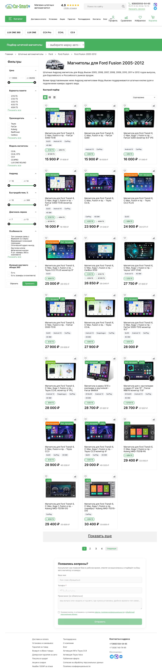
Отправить (100, 621)
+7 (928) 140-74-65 (117, 647)
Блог (105, 19)
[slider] (9, 82)
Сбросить (14, 284)
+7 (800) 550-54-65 (118, 644)
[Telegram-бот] (111, 656)
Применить (29, 284)
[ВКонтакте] (121, 656)
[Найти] (123, 6)
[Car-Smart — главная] (17, 6)
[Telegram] (155, 8)
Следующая (111, 549)
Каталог (18, 19)
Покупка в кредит (40, 658)
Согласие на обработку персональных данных (83, 662)
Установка (53, 19)
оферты (97, 612)
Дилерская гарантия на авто (44, 655)
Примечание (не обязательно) (70, 596)
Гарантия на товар (40, 647)
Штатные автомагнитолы (30, 54)
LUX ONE (31, 32)
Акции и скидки (39, 662)
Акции (62, 19)
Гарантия (71, 19)
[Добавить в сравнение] (75, 105)
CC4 (72, 32)
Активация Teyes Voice (73, 655)
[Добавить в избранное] (46, 105)
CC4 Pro (47, 32)
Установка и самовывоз (42, 643)
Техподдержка (84, 19)
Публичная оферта (71, 658)
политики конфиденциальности (112, 612)
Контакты (97, 19)
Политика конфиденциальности (76, 666)
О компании (68, 643)
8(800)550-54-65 (141, 3)
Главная (9, 54)
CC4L (61, 32)
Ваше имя (62, 575)
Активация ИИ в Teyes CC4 (75, 651)
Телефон (62, 585)
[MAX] (155, 4)
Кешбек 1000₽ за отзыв (42, 666)
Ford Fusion (63, 54)
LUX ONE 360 (14, 32)
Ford (51, 54)
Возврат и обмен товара (42, 651)
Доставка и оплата (38, 19)
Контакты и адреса (119, 639)
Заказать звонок (136, 9)
